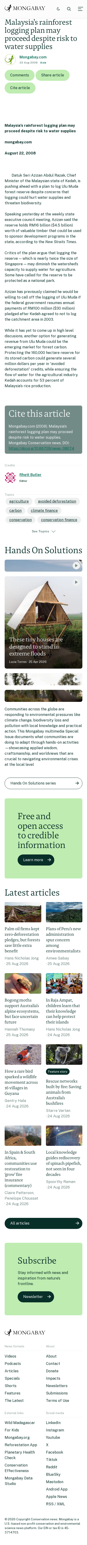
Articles (12, 1371)
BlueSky (53, 1474)
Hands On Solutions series (33, 783)
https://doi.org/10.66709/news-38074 (41, 448)
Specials (12, 1378)
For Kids (12, 1430)
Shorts (10, 1386)
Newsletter (33, 1297)
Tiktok (51, 1459)
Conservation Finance (59, 520)
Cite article (20, 88)
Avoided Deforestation (57, 501)
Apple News (56, 1496)
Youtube (53, 1437)
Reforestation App (21, 1445)
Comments (19, 75)
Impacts (53, 1378)
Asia (43, 62)
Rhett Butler (30, 475)
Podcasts (13, 1363)
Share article (52, 75)
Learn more (33, 860)
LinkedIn (53, 1423)
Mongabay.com (33, 57)
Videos (10, 1356)
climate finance (44, 510)
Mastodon (54, 1482)
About (51, 1356)
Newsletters (57, 1386)
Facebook (54, 1452)
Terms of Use (57, 1400)
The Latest (14, 1400)
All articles (19, 1223)
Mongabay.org (17, 1437)
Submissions (57, 1393)
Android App (57, 1489)
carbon (15, 510)
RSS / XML (55, 1504)
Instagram (55, 1430)
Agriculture (19, 501)
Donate (52, 1371)
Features (12, 1393)
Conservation (20, 520)
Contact (53, 1363)
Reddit (51, 1467)
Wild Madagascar (20, 1423)
